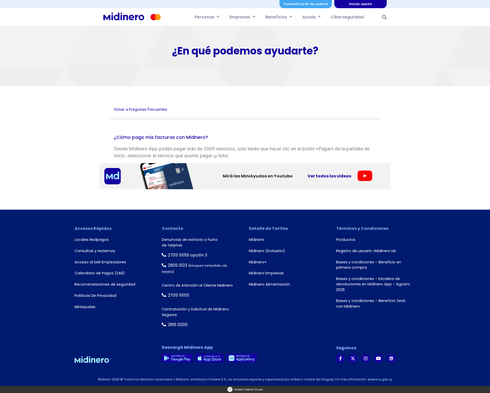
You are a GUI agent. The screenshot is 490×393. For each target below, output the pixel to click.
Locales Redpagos (92, 239)
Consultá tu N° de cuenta (306, 4)
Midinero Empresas (266, 273)
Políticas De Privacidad (95, 295)
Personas (204, 17)
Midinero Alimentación (269, 284)
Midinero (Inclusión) (267, 250)
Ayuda (309, 17)
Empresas (239, 17)
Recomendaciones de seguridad (105, 284)
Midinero (256, 239)
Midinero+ (258, 262)
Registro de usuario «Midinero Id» (366, 250)
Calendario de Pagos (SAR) (100, 273)
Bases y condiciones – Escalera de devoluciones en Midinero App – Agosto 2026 (373, 284)
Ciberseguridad (347, 17)
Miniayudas (85, 306)
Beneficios (276, 17)
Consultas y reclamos (95, 250)
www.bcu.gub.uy (380, 379)
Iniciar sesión (360, 4)
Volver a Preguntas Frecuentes (140, 109)
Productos (345, 239)
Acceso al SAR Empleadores (100, 262)
